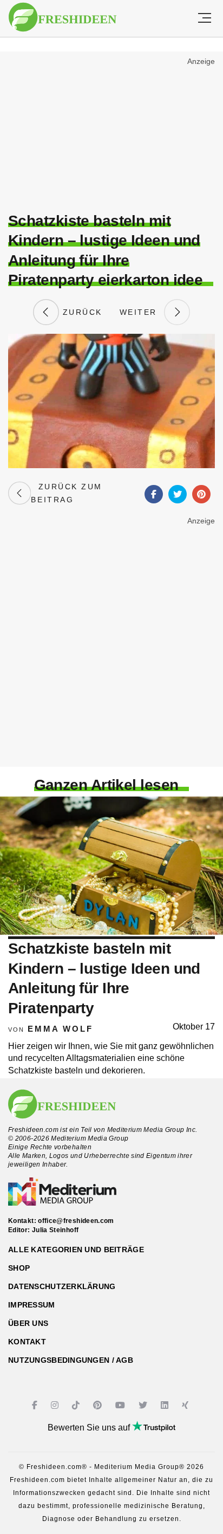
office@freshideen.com (76, 1221)
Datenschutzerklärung (62, 1286)
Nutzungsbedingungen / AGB (70, 1360)
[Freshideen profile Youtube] (121, 1405)
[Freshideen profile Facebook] (36, 1405)
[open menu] (204, 18)
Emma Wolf (60, 1028)
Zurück (80, 312)
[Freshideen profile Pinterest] (98, 1405)
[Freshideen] (62, 17)
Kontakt (27, 1341)
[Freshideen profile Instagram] (56, 1405)
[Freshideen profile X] (144, 1405)
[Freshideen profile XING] (186, 1405)
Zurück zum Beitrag (66, 493)
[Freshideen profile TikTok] (77, 1405)
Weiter (142, 312)
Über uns (28, 1323)
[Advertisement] (111, 133)
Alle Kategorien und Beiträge (76, 1249)
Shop (19, 1268)
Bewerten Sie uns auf (90, 1427)
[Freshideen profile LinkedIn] (166, 1405)
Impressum (31, 1304)
